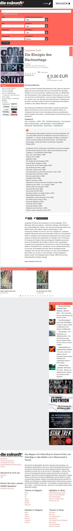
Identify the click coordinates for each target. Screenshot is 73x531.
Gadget (27, 501)
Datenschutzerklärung (7, 461)
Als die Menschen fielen (43, 291)
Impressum (3, 459)
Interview (27, 520)
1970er (38, 121)
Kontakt (2, 466)
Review (27, 516)
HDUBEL (6, 112)
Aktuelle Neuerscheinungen (57, 493)
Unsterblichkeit (57, 125)
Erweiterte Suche (10, 14)
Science (27, 503)
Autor (3, 17)
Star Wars (52, 512)
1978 (43, 121)
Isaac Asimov (53, 518)
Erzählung (32, 121)
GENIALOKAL (6, 109)
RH (6, 104)
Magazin (62, 3)
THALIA (6, 114)
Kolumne (27, 518)
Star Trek (52, 514)
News (26, 512)
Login (45, 3)
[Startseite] (12, 4)
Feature (27, 522)
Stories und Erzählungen (56, 499)
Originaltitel (5, 30)
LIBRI (14, 106)
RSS (1, 477)
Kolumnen (28, 505)
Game (26, 499)
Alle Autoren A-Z (54, 501)
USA (26, 121)
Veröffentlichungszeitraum (34, 17)
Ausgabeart (29, 36)
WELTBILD (14, 114)
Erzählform (29, 30)
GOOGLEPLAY (14, 109)
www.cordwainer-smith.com (33, 261)
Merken (71, 52)
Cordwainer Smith (33, 50)
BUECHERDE (6, 106)
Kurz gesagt (63, 331)
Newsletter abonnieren (7, 488)
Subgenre (28, 23)
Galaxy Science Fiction (32, 123)
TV (25, 497)
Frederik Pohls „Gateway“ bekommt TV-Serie (64, 368)
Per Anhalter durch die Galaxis (58, 520)
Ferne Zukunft (65, 121)
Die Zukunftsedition (55, 497)
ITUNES (14, 112)
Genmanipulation (45, 123)
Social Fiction (48, 125)
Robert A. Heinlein (54, 526)
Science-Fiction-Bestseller (57, 495)
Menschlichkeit (37, 125)
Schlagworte (5, 36)
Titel (2, 23)
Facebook (3, 475)
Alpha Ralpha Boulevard (7, 291)
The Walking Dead (54, 516)
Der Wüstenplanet (54, 524)
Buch (26, 493)
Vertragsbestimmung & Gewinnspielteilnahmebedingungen (11, 464)
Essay (26, 514)
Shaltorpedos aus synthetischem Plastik (64, 348)
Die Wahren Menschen (53, 121)
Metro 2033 (52, 522)
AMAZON (14, 104)
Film (26, 495)
